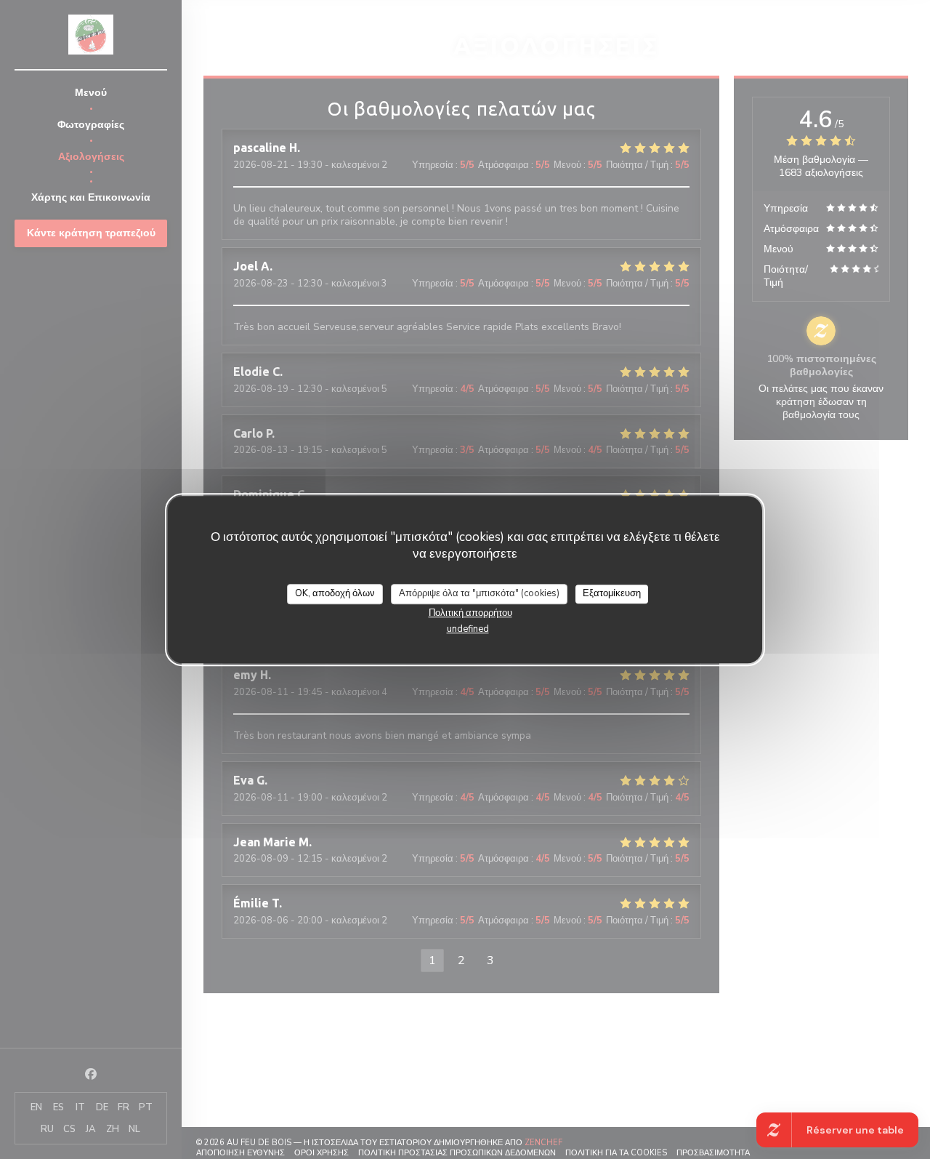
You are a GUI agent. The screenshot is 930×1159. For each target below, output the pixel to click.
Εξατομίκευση (612, 593)
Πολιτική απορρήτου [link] (470, 612)
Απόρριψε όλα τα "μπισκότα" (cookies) (479, 593)
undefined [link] (468, 628)
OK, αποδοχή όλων (335, 593)
